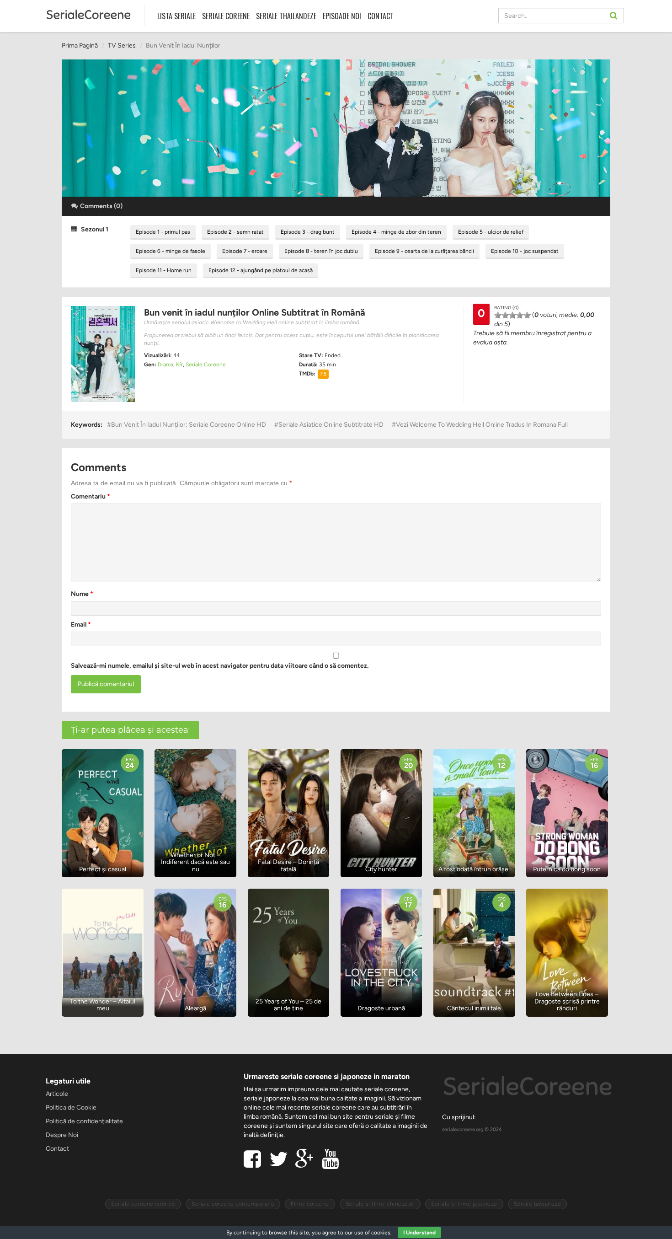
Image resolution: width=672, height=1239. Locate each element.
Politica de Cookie (71, 1107)
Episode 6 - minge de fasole (170, 251)
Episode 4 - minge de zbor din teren (396, 232)
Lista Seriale (176, 16)
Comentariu (90, 496)
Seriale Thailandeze (286, 16)
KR (179, 364)
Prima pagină (80, 45)
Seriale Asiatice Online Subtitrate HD (331, 425)
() (101, 206)
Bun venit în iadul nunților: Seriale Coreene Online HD (188, 425)
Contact (381, 16)
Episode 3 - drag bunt (308, 232)
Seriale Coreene (226, 16)
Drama (165, 364)
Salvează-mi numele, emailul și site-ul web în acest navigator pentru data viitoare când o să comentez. (219, 666)
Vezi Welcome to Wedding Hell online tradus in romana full (482, 425)
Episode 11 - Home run (164, 270)
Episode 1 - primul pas (163, 232)
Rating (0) (506, 308)
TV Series (122, 45)
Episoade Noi (342, 16)
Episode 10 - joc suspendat (525, 251)
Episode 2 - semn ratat (235, 232)
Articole (57, 1094)
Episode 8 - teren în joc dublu (321, 251)
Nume (82, 594)
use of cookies (372, 1232)
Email (81, 624)
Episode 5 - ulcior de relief (490, 232)
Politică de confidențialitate (84, 1121)
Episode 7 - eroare (244, 251)
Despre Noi (62, 1135)
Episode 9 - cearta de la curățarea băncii (424, 251)
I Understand (419, 1232)
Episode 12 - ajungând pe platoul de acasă (260, 270)
